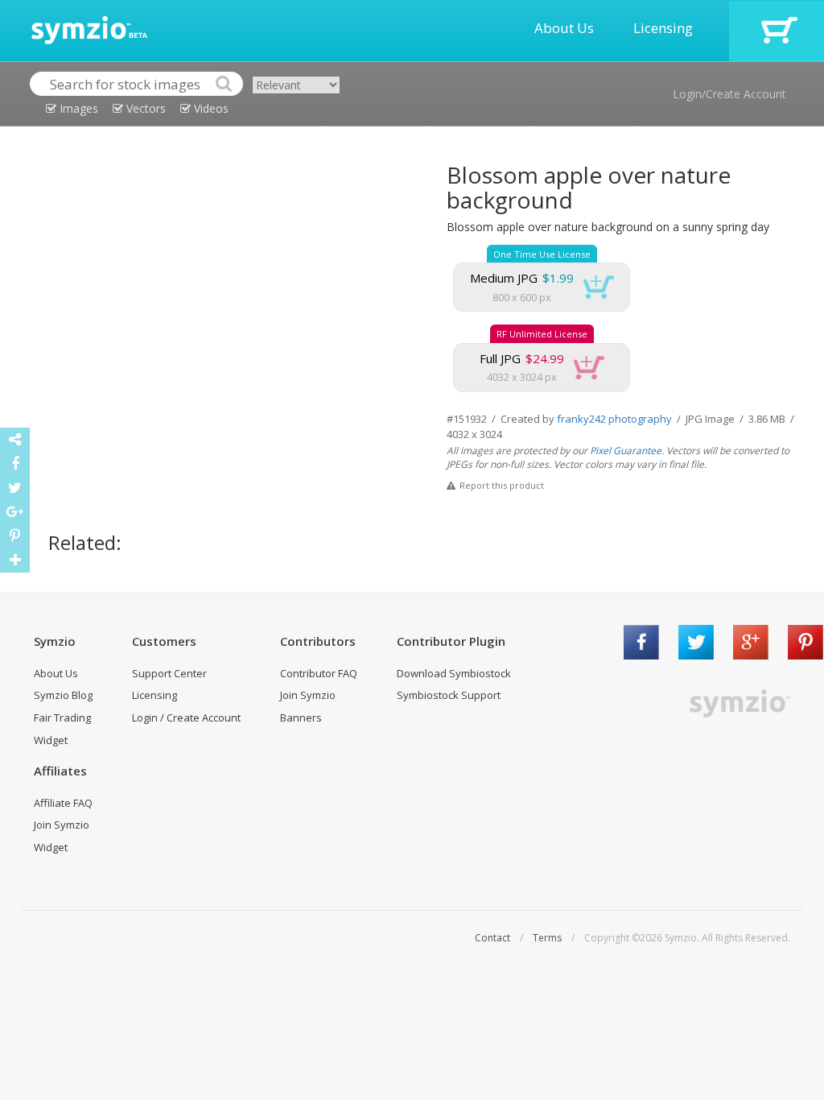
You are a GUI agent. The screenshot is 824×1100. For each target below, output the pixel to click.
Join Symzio (308, 695)
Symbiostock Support (449, 695)
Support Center (169, 673)
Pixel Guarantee (625, 450)
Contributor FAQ (318, 673)
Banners (301, 717)
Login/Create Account (729, 93)
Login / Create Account (186, 717)
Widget (51, 740)
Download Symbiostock (454, 673)
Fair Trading (62, 717)
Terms (547, 938)
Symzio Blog (63, 695)
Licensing (663, 28)
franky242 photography (614, 418)
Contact (492, 938)
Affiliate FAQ (63, 803)
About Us (564, 28)
